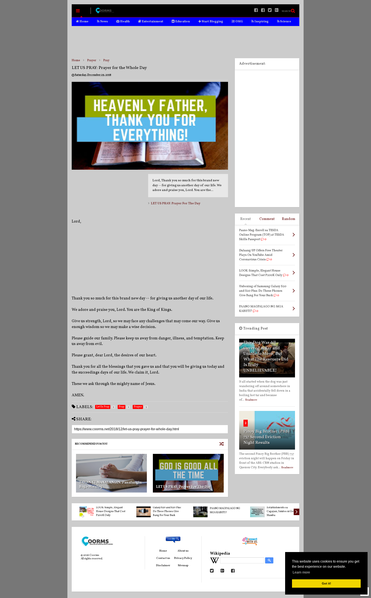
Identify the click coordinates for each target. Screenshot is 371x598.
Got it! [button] (326, 583)
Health (124, 22)
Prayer (91, 60)
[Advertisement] (185, 42)
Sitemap (183, 565)
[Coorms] (104, 12)
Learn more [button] (301, 572)
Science (285, 22)
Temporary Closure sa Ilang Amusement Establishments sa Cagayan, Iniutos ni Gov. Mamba (162, 507)
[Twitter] (270, 11)
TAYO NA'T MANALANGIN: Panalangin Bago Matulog (110, 485)
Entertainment (152, 22)
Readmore (251, 400)
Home (83, 22)
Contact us (163, 558)
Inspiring (261, 22)
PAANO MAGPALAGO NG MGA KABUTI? (106, 510)
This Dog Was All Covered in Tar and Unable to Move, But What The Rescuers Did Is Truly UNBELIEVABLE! (265, 357)
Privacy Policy (183, 558)
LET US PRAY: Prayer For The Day (175, 203)
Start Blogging (212, 22)
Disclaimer (163, 565)
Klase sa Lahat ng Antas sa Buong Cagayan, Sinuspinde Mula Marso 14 (277, 511)
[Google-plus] (276, 11)
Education (182, 22)
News (103, 22)
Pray (106, 60)
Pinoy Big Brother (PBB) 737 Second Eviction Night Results (266, 437)
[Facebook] (263, 11)
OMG (239, 22)
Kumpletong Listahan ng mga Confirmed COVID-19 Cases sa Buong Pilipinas (219, 509)
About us (183, 551)
